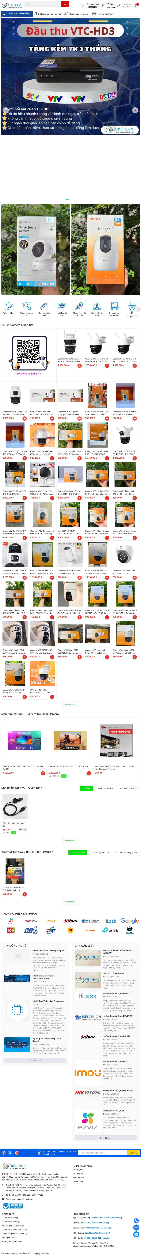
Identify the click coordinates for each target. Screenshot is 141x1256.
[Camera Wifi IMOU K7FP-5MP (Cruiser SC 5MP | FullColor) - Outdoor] (125, 633)
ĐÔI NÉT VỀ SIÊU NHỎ (113, 973)
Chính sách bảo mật (11, 1221)
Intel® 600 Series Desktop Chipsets (49, 950)
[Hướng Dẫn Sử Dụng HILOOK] (88, 996)
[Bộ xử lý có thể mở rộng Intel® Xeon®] (17, 1044)
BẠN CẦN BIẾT (84, 945)
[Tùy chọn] (43, 773)
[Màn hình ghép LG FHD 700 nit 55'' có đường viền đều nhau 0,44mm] (116, 740)
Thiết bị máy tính (61, 314)
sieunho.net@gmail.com (22, 1199)
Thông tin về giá (9, 1237)
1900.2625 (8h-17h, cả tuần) (97, 1238)
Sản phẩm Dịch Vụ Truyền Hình (21, 787)
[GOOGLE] (130, 921)
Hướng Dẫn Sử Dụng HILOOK (117, 993)
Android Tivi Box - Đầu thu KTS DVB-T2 (27, 852)
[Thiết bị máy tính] (61, 306)
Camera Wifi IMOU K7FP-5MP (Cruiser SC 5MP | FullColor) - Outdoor (124, 653)
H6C (25, 8)
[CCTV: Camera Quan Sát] (28, 354)
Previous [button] (6, 110)
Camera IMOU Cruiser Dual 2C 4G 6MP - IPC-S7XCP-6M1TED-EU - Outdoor (125, 454)
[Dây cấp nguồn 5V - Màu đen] (15, 806)
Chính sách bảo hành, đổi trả (14, 1229)
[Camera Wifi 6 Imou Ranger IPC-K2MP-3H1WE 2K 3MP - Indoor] (125, 514)
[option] (70, 76)
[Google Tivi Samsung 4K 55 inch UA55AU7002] (70, 740)
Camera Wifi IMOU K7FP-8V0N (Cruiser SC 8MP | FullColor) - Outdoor (41, 454)
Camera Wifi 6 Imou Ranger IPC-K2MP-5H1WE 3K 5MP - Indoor (97, 533)
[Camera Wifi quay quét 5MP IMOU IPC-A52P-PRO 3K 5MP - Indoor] (125, 395)
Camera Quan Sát (26, 314)
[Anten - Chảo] (9, 306)
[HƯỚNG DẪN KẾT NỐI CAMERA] (88, 957)
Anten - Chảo (9, 313)
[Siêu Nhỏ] (11, 5)
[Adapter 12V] (132, 308)
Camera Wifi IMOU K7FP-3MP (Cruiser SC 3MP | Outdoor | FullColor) (14, 692)
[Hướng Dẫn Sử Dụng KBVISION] (88, 1017)
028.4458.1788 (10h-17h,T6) (97, 1233)
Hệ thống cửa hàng (111, 5)
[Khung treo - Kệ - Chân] (114, 306)
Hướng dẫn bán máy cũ (50, 14)
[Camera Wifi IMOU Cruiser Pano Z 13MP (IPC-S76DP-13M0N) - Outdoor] (70, 342)
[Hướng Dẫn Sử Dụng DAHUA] (88, 1037)
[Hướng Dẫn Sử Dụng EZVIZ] (88, 1120)
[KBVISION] (90, 921)
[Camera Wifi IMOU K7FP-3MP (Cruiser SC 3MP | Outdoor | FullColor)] (15, 673)
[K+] (11, 930)
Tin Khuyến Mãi (79, 1169)
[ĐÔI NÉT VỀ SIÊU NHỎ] (88, 980)
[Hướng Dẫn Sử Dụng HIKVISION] (88, 1093)
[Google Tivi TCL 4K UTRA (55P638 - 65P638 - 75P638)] (24, 740)
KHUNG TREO (48, 8)
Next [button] (135, 110)
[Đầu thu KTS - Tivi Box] (97, 306)
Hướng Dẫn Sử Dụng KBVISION (117, 1016)
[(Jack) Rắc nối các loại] (79, 306)
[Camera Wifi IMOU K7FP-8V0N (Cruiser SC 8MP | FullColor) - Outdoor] (42, 435)
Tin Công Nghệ (79, 1173)
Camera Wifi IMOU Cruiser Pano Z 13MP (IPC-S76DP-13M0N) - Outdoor (70, 361)
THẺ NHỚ (37, 8)
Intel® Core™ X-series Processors (48, 1001)
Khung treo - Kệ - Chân (114, 314)
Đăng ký (133, 1153)
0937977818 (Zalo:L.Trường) (97, 1228)
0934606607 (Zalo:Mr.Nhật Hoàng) (107, 1217)
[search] (65, 4)
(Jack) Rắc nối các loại (79, 314)
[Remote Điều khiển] (44, 306)
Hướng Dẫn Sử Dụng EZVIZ (116, 1110)
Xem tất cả (70, 704)
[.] (35, 249)
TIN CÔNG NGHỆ (15, 945)
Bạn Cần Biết (78, 1177)
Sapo (46, 1253)
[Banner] (105, 249)
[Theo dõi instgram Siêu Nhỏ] (17, 1152)
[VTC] (31, 930)
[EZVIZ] (11, 921)
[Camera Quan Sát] (26, 306)
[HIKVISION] (31, 921)
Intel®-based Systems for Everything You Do (44, 977)
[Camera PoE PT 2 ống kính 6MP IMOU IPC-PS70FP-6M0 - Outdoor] (15, 395)
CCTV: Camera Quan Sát (17, 324)
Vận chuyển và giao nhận (13, 1225)
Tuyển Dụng (78, 1181)
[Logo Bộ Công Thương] (12, 1206)
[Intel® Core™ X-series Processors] (17, 1010)
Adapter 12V (132, 316)
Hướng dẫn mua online (79, 14)
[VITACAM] (110, 921)
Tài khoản (127, 4)
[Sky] (130, 930)
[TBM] (110, 930)
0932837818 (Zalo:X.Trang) (96, 1222)
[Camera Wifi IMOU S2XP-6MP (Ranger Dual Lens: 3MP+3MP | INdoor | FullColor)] (42, 633)
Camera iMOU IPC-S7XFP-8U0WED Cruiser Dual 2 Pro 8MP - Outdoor (14, 533)
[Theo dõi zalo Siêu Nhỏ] (10, 1152)
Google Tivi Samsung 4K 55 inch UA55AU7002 (69, 766)
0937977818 (37, 1195)
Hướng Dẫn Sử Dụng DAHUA (116, 1036)
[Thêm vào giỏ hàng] (80, 366)
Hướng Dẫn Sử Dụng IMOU (115, 1061)
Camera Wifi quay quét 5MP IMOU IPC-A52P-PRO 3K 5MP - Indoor (125, 414)
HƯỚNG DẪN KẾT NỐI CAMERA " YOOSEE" (118, 951)
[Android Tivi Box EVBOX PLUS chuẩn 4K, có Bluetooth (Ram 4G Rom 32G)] (15, 871)
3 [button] (73, 199)
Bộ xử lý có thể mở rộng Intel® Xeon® (46, 1039)
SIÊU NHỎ (25, 1253)
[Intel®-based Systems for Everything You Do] (17, 978)
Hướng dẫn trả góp (106, 14)
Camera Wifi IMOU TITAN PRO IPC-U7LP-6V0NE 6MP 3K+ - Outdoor (96, 454)
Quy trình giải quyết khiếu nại (15, 1233)
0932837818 (91, 7)
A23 (30, 8)
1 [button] (67, 199)
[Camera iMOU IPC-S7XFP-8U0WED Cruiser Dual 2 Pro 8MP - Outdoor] (15, 514)
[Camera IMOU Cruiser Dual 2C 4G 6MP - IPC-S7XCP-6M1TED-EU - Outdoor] (125, 435)
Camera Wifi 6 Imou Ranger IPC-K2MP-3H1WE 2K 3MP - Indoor (125, 533)
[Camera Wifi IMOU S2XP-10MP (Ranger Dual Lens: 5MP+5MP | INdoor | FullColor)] (15, 633)
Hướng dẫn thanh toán (12, 1241)
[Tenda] (90, 930)
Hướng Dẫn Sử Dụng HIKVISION (118, 1090)
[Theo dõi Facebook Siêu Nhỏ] (3, 1152)
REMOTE (58, 8)
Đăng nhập (126, 7)
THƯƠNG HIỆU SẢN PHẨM (19, 913)
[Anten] (51, 930)
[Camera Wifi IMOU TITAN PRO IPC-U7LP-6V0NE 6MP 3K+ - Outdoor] (97, 435)
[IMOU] (51, 921)
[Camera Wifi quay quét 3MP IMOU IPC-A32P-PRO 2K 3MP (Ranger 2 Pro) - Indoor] (15, 435)
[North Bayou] (70, 930)
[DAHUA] (70, 921)
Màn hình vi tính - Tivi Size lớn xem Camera (30, 714)
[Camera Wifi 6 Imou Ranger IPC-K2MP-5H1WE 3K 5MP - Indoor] (97, 514)
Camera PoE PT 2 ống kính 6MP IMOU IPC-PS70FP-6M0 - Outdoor (15, 414)
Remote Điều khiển (44, 314)
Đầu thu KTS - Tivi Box (97, 314)
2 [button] (70, 199)
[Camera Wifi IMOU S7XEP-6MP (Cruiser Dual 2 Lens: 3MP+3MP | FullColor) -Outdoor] (42, 554)
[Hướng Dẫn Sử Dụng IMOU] (88, 1073)
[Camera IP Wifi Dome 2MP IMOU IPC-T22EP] (125, 554)
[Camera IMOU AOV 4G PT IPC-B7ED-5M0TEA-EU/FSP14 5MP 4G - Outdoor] (15, 474)
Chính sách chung (10, 1217)
